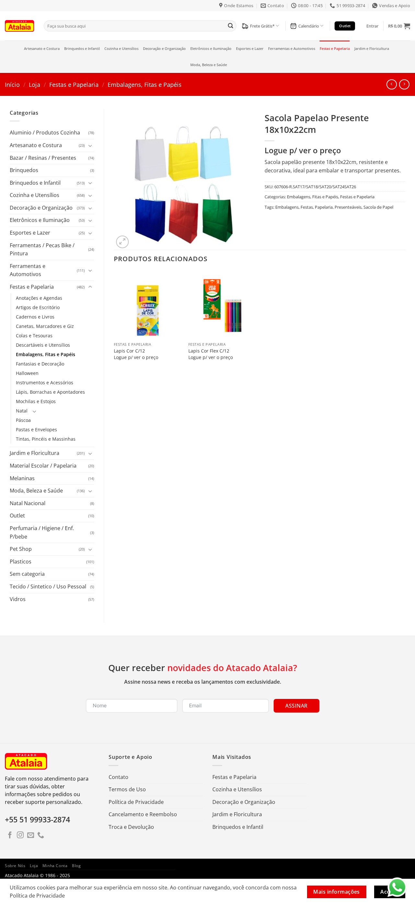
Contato (118, 777)
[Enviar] (230, 25)
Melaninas (22, 478)
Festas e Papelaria (335, 48)
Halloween (27, 373)
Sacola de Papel (378, 207)
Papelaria (324, 207)
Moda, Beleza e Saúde (208, 64)
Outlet (17, 515)
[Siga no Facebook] (9, 835)
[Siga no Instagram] (20, 835)
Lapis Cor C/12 (129, 351)
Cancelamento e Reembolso (143, 814)
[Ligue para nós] (40, 835)
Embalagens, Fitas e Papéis (145, 84)
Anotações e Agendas (39, 298)
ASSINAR (296, 705)
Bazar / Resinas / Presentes (43, 157)
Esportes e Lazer (250, 48)
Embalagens (287, 207)
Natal (22, 411)
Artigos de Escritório (38, 307)
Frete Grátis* (262, 26)
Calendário (308, 26)
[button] (372, 26)
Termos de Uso (127, 789)
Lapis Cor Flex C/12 (208, 351)
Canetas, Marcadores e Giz (45, 326)
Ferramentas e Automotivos (291, 48)
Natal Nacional (27, 503)
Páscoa (23, 420)
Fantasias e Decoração (40, 364)
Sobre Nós (15, 865)
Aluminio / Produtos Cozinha (45, 132)
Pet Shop (21, 548)
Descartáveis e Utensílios (43, 345)
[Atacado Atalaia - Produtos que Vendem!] (19, 25)
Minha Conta (55, 865)
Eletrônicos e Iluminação (210, 48)
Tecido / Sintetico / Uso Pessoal (48, 586)
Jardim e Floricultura (371, 48)
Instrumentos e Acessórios (44, 382)
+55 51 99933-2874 (37, 819)
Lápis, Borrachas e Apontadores (50, 392)
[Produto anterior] (404, 84)
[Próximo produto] (391, 84)
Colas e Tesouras (34, 335)
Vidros (18, 599)
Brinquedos (24, 170)
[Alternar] (90, 145)
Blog (76, 865)
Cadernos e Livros (35, 317)
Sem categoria (27, 573)
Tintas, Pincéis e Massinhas (46, 439)
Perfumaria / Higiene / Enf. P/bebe (42, 532)
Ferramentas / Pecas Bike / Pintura (42, 249)
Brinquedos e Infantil (82, 48)
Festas (307, 207)
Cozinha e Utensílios (121, 48)
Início (12, 84)
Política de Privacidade (136, 802)
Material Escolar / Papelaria (43, 465)
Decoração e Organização (164, 48)
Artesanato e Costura (42, 48)
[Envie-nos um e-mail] (30, 835)
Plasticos (20, 561)
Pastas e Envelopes (36, 429)
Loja (34, 84)
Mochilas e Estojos (36, 401)
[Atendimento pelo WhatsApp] (397, 887)
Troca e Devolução (131, 826)
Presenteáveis (348, 207)
